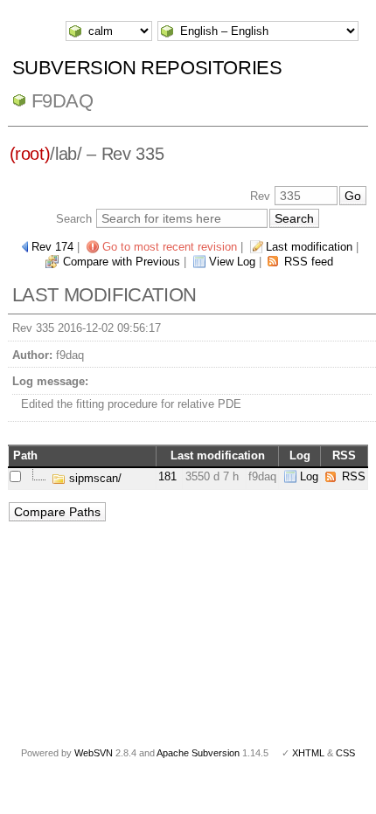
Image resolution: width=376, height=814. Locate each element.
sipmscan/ (94, 478)
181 (167, 476)
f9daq (62, 101)
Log (309, 476)
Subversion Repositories (147, 68)
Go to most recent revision (169, 246)
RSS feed (308, 261)
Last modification (309, 246)
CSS (345, 753)
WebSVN (93, 753)
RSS (354, 476)
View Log (232, 261)
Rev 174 (52, 246)
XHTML (308, 753)
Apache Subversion (198, 753)
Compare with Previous (121, 261)
